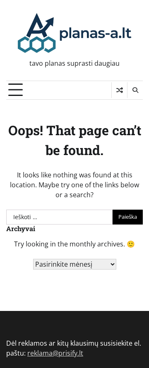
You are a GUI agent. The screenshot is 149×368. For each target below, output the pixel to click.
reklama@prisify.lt (55, 353)
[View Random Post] (119, 90)
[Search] (135, 90)
